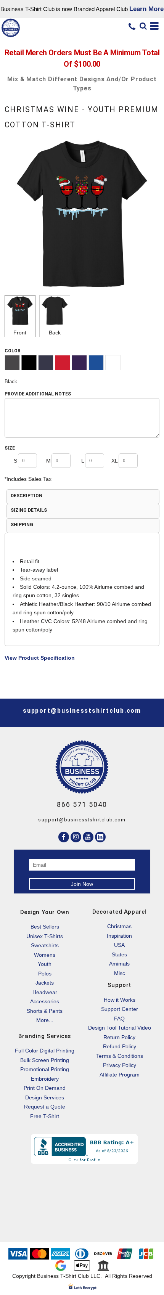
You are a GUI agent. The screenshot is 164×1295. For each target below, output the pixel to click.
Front (19, 332)
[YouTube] (88, 837)
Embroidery (45, 1079)
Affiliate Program (120, 1075)
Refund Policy (119, 1046)
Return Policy (119, 1037)
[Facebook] (63, 837)
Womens (44, 955)
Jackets (44, 983)
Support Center (119, 1009)
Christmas (119, 926)
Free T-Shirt (44, 1116)
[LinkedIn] (100, 837)
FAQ (119, 1018)
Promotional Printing (44, 1069)
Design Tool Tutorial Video (119, 1028)
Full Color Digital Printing (44, 1051)
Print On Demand (45, 1088)
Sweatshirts (45, 945)
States (119, 954)
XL (114, 461)
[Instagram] (76, 837)
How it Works (119, 1000)
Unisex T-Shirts (44, 936)
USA (119, 945)
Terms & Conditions (119, 1056)
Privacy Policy (119, 1065)
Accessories (44, 1001)
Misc (119, 973)
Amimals (119, 964)
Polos (44, 973)
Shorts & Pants (45, 1011)
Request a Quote (44, 1107)
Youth (44, 964)
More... (44, 1020)
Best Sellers (45, 927)
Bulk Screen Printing (44, 1060)
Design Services (44, 1097)
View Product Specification (40, 658)
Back (55, 332)
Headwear (44, 992)
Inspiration (119, 936)
